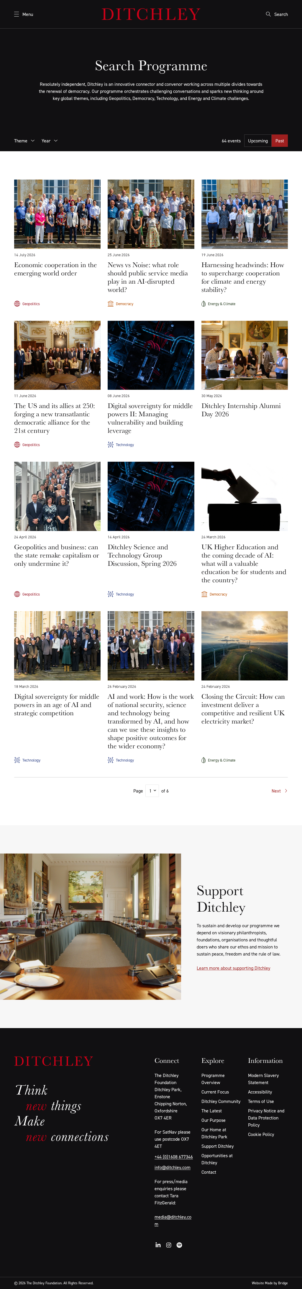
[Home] (151, 14)
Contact (208, 1172)
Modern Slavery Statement (263, 1078)
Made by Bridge (276, 1283)
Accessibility (260, 1092)
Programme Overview (213, 1078)
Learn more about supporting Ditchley (233, 968)
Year (46, 141)
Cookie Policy (261, 1134)
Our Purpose (213, 1120)
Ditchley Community (220, 1101)
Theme (20, 141)
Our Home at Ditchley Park (214, 1133)
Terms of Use (261, 1101)
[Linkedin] (158, 1245)
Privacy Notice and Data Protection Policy (266, 1118)
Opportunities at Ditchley (217, 1158)
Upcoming (258, 141)
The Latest (211, 1111)
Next (276, 791)
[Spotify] (179, 1245)
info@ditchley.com (173, 1167)
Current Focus (215, 1092)
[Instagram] (168, 1245)
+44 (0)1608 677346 (174, 1157)
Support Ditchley (217, 1146)
